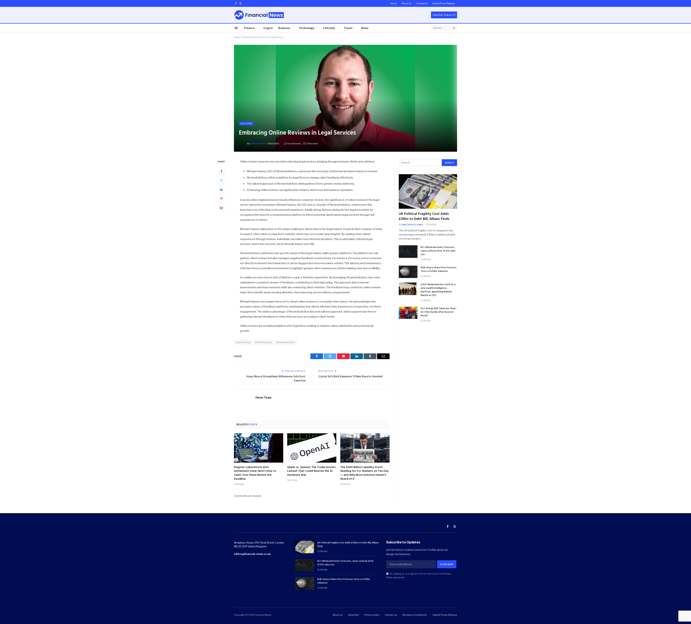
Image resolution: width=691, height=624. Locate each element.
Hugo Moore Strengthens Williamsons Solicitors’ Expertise (276, 378)
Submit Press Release (443, 3)
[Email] (221, 207)
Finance (249, 28)
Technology (306, 28)
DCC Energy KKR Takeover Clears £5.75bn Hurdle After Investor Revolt (438, 312)
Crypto (268, 28)
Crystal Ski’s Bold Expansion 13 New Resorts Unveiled (350, 376)
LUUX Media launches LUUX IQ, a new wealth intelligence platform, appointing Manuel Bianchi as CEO (438, 290)
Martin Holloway (412, 224)
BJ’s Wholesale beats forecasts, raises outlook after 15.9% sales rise (438, 251)
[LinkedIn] (221, 189)
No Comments (294, 143)
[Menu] (236, 27)
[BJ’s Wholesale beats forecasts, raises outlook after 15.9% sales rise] (408, 251)
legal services (243, 342)
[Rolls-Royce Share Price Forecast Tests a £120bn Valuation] (408, 272)
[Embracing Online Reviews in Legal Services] (345, 98)
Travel (348, 28)
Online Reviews (263, 342)
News (364, 28)
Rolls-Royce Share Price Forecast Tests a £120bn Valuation (439, 269)
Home (393, 3)
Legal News (246, 123)
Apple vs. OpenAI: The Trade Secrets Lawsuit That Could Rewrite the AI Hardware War (311, 471)
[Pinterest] (221, 198)
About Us (406, 3)
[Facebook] (221, 171)
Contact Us (422, 3)
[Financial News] (259, 15)
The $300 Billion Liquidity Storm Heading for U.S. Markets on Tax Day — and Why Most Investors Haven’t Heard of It (364, 473)
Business (284, 28)
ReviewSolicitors (286, 342)
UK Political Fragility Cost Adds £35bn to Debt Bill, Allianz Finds (424, 216)
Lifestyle (329, 28)
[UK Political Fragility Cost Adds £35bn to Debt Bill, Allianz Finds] (428, 191)
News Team (257, 143)
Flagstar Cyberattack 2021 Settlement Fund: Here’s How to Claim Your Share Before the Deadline (255, 473)
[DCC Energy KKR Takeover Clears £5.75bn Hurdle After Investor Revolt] (408, 312)
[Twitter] (221, 180)
